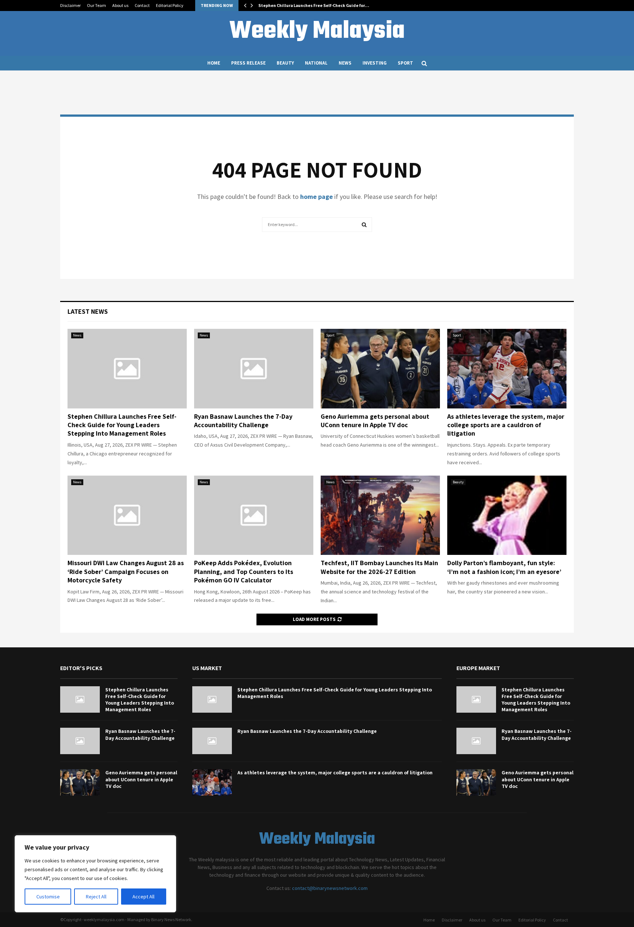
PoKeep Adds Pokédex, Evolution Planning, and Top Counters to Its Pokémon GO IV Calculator (243, 571)
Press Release (248, 63)
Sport (405, 63)
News (345, 63)
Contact (142, 5)
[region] (95, 873)
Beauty (285, 63)
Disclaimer (70, 5)
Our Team (96, 5)
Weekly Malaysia (317, 31)
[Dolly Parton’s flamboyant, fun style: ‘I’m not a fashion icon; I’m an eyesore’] (506, 515)
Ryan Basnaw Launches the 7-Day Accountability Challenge (243, 420)
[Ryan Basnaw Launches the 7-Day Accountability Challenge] (253, 368)
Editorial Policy (169, 5)
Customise (48, 896)
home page (316, 196)
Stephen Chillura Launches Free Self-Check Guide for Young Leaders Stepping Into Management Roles (122, 425)
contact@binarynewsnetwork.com (330, 888)
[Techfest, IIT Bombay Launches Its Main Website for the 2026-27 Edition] (380, 515)
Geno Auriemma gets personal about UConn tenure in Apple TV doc (375, 420)
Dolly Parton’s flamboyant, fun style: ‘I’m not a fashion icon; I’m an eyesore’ (504, 567)
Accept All (143, 896)
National (316, 63)
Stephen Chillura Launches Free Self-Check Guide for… (313, 5)
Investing (374, 63)
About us (120, 5)
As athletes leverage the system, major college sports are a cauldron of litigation (505, 425)
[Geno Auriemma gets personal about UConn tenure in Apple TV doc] (380, 368)
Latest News (88, 311)
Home (213, 63)
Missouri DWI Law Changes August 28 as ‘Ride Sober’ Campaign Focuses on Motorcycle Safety (126, 571)
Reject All (96, 896)
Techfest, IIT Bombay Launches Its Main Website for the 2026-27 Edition (379, 567)
